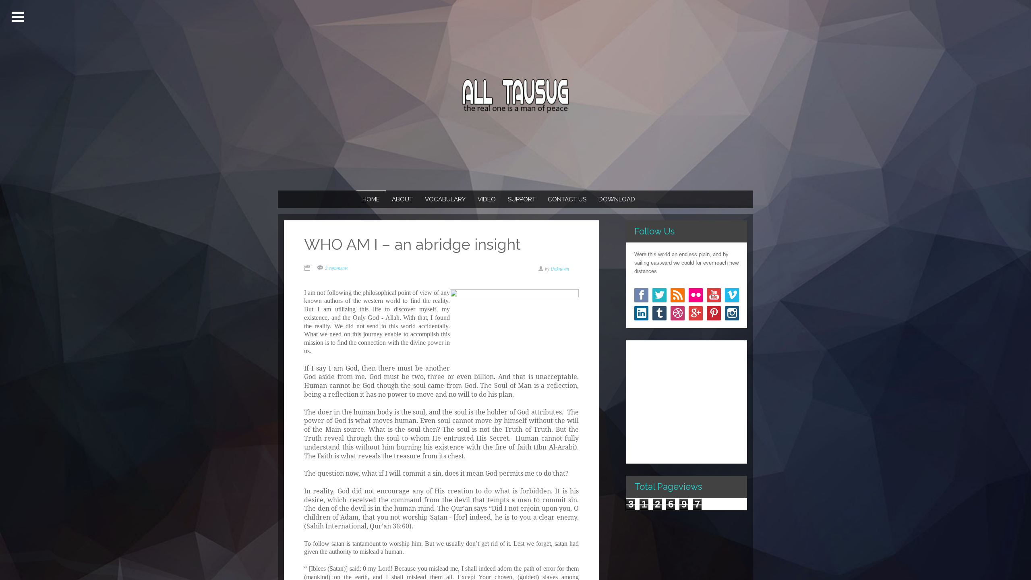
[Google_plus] (696, 313)
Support (522, 199)
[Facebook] (641, 295)
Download (616, 199)
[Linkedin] (641, 313)
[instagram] (732, 313)
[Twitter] (659, 295)
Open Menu (18, 17)
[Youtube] (714, 295)
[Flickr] (696, 295)
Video (487, 199)
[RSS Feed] (678, 295)
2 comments (336, 268)
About (402, 199)
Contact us (567, 199)
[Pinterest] (714, 313)
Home (371, 199)
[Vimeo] (732, 295)
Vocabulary (445, 199)
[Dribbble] (678, 313)
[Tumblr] (659, 313)
